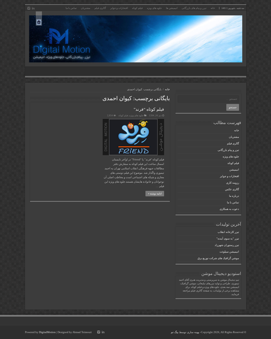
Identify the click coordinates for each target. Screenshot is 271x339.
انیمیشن (234, 169)
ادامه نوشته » (155, 193)
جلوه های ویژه (154, 8)
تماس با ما (71, 8)
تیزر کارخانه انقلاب (228, 232)
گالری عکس (232, 189)
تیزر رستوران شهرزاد (227, 245)
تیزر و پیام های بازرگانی (194, 8)
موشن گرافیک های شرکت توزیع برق (218, 258)
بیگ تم (174, 332)
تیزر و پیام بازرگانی (228, 150)
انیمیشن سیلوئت (229, 251)
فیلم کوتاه (137, 8)
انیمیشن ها (171, 8)
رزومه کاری (232, 182)
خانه (213, 8)
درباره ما (234, 195)
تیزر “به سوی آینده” (227, 238)
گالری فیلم (100, 8)
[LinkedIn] (33, 8)
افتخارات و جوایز (119, 8)
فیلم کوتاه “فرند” (149, 109)
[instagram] (29, 8)
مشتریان (85, 8)
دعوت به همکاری (229, 209)
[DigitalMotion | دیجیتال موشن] (135, 38)
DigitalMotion (47, 332)
